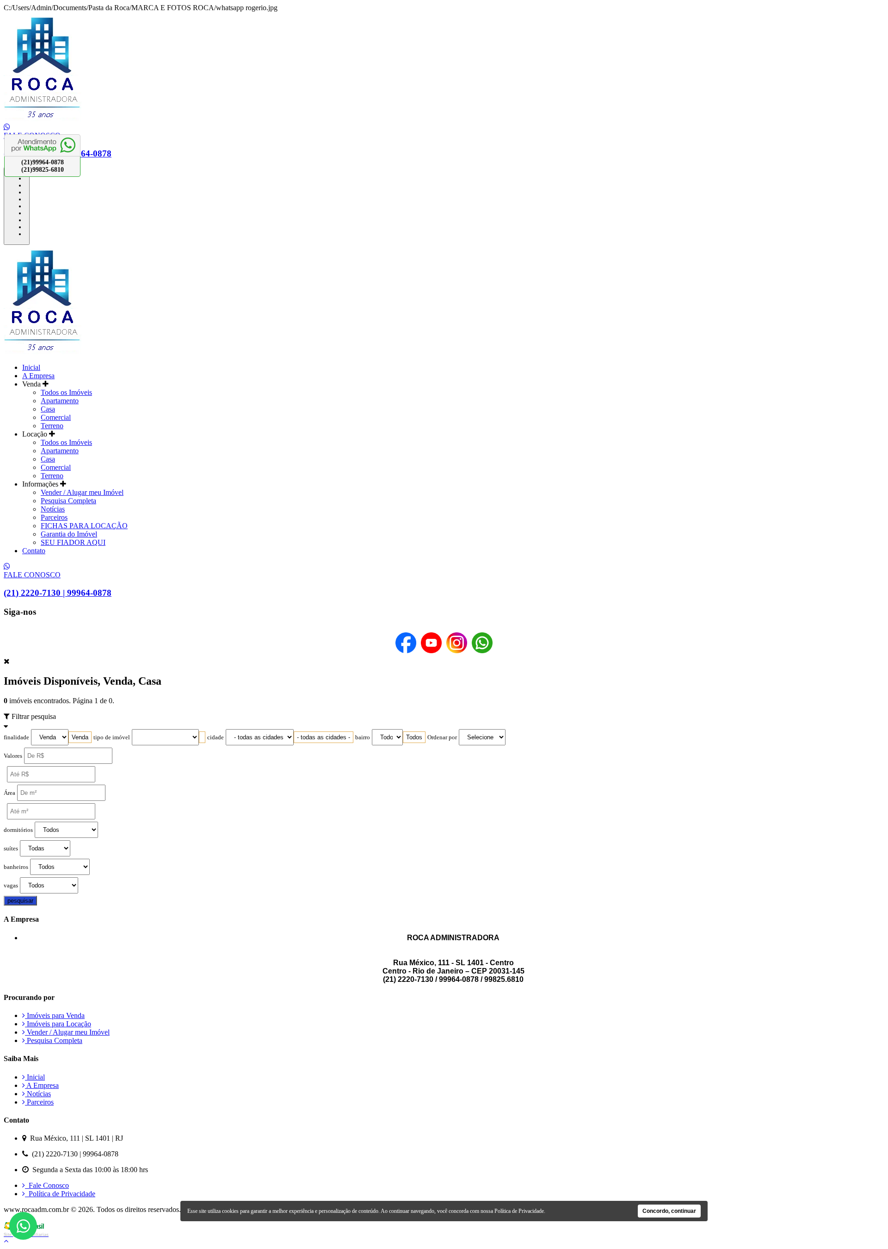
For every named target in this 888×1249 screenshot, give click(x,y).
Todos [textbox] (414, 737)
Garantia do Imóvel (69, 534)
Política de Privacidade (60, 1194)
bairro (362, 737)
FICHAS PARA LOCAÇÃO (84, 526)
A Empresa (38, 376)
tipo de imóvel (111, 737)
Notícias (53, 509)
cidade (215, 737)
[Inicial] (42, 119)
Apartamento (60, 401)
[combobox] (80, 737)
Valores (13, 756)
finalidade (16, 737)
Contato (33, 551)
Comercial (56, 417)
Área (9, 793)
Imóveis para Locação (58, 1024)
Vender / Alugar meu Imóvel (82, 492)
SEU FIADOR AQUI (73, 542)
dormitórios (18, 830)
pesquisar (20, 900)
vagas (11, 885)
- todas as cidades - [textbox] (323, 737)
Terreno (52, 426)
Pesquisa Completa (68, 501)
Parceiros (54, 517)
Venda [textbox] (80, 737)
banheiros (16, 867)
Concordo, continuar (669, 1211)
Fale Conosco (47, 1185)
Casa (48, 409)
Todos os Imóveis (66, 392)
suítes (11, 848)
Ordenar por (442, 737)
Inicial (31, 367)
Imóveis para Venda (55, 1015)
